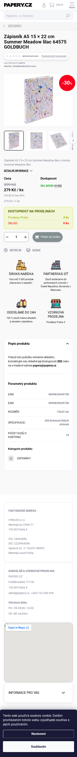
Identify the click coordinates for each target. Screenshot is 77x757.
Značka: (20, 66)
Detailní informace (16, 170)
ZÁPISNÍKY (24, 458)
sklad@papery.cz (18, 593)
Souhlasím (38, 747)
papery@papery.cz (44, 365)
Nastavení (38, 734)
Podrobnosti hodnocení (54, 56)
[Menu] (72, 5)
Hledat (67, 15)
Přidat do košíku (50, 236)
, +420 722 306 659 (42, 593)
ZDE (59, 361)
